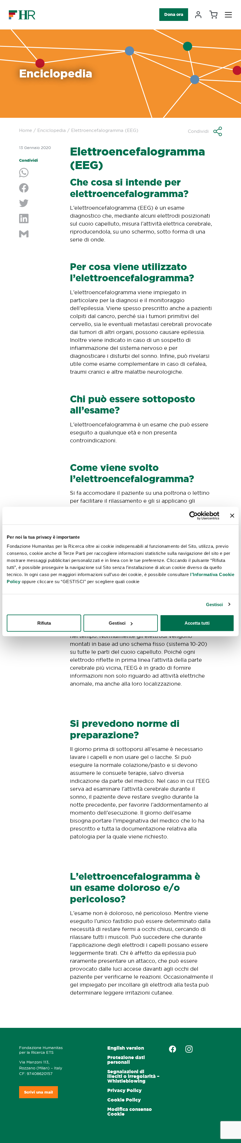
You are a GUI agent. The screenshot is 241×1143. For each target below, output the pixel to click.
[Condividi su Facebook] (40, 188)
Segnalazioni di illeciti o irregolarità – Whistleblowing (133, 1076)
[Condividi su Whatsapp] (40, 173)
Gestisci (214, 604)
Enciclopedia (51, 130)
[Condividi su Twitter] (40, 204)
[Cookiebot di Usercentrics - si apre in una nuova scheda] (193, 515)
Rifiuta (44, 623)
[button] (205, 131)
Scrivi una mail (38, 1092)
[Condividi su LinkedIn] (40, 219)
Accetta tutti (197, 623)
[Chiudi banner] (232, 515)
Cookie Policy (124, 1099)
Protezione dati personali (126, 1060)
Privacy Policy (124, 1090)
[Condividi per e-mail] (40, 234)
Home (25, 130)
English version (125, 1048)
